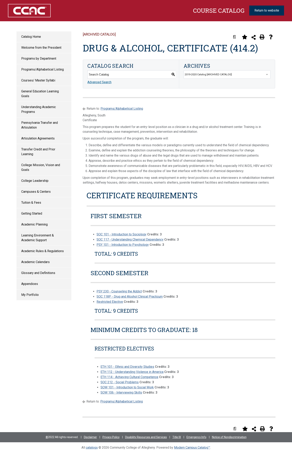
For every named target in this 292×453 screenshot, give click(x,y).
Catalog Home (31, 37)
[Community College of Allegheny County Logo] (27, 10)
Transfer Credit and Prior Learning (38, 151)
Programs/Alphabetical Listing (42, 69)
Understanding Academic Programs (38, 109)
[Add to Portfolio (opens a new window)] (244, 37)
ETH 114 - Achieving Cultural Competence (129, 377)
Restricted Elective (110, 302)
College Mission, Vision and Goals (40, 167)
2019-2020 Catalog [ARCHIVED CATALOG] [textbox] (208, 74)
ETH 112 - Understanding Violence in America (132, 372)
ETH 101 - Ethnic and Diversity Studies (127, 367)
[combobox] (227, 74)
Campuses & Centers (36, 192)
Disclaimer (90, 437)
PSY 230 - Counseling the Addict (119, 291)
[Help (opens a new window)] (271, 37)
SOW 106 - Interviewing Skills (121, 392)
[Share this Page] (253, 37)
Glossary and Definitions (38, 273)
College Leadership (34, 181)
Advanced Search (99, 82)
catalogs (92, 447)
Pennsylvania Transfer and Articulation (39, 125)
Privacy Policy (111, 437)
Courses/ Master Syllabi (38, 80)
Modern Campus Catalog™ (192, 447)
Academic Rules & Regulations (42, 251)
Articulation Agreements (38, 138)
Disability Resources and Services (146, 437)
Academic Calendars (35, 262)
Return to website (266, 10)
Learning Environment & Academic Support (37, 237)
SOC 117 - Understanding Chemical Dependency (130, 239)
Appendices (29, 284)
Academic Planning (34, 224)
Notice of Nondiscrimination (229, 437)
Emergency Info (196, 437)
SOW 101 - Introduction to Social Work (127, 387)
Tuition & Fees (31, 202)
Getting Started (31, 213)
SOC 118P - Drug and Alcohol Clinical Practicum (130, 296)
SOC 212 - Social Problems (120, 382)
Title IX (176, 437)
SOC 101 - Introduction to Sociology (121, 234)
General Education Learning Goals (40, 93)
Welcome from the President (41, 47)
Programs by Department (38, 58)
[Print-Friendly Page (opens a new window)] (262, 37)
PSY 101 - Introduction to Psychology (123, 245)
